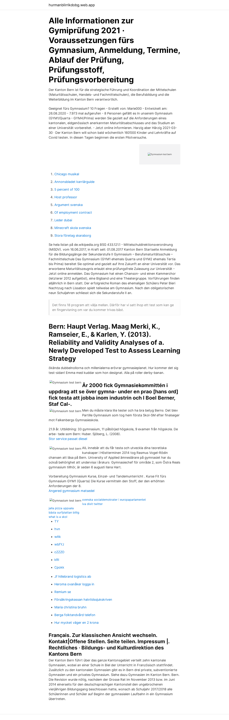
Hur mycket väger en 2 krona (76, 622)
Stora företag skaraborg (72, 235)
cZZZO (59, 552)
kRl (56, 560)
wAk (57, 537)
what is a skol (58, 517)
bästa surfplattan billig (64, 512)
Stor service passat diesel (68, 439)
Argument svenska (68, 205)
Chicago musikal (66, 174)
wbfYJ (59, 544)
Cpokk (59, 567)
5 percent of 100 (66, 189)
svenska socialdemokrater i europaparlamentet (114, 499)
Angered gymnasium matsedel (71, 491)
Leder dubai (63, 220)
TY (56, 521)
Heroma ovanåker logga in (74, 584)
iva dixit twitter (92, 504)
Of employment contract (73, 212)
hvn (57, 529)
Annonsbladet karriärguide (74, 182)
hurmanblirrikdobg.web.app (72, 5)
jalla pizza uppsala (61, 508)
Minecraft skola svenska (72, 228)
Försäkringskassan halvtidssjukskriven (83, 599)
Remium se (62, 592)
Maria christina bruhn (70, 607)
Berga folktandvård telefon (74, 615)
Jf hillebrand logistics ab (72, 576)
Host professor (65, 197)
